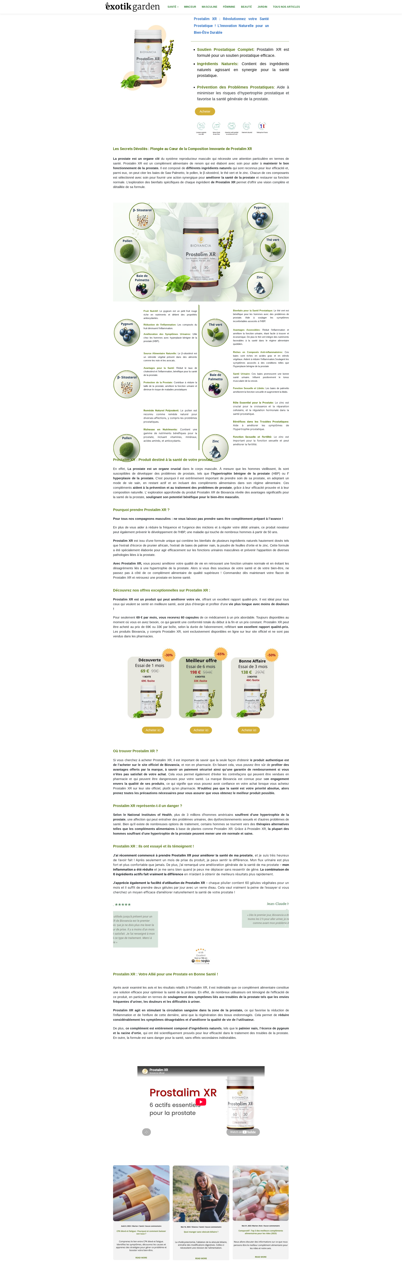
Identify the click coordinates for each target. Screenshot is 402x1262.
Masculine (209, 6)
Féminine (229, 6)
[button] (117, 925)
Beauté (246, 6)
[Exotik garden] (132, 7)
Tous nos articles (286, 6)
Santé (172, 6)
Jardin (262, 6)
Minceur (190, 6)
